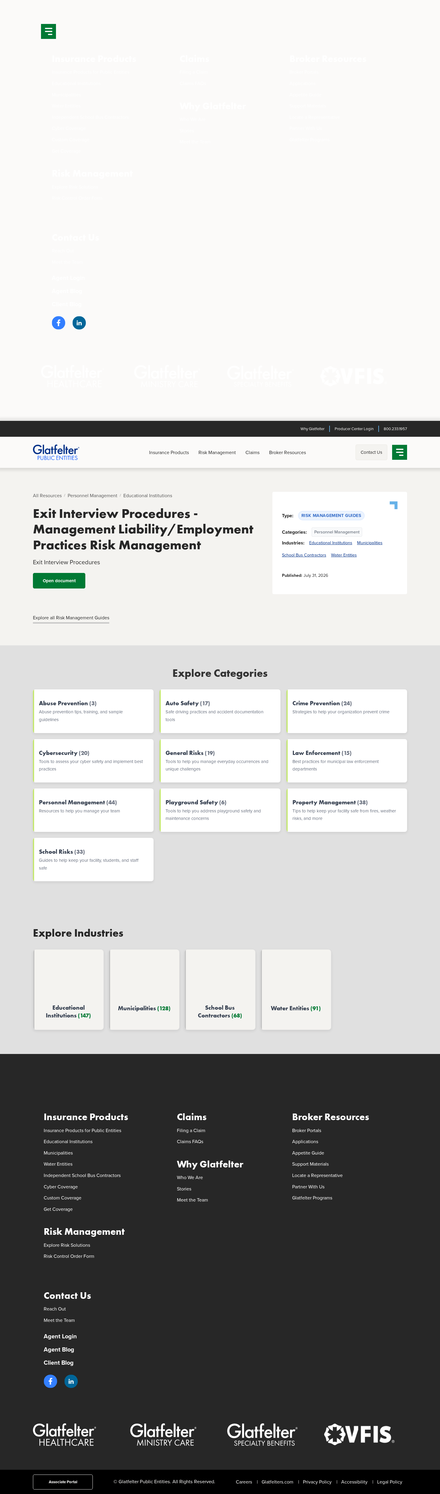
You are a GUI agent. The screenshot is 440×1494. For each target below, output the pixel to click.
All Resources (47, 495)
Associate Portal (63, 1482)
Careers (244, 1481)
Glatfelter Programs (309, 139)
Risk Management (92, 173)
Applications (302, 83)
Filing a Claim (194, 72)
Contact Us (75, 237)
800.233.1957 (395, 429)
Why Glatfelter (213, 106)
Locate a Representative (314, 117)
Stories (187, 130)
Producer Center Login (354, 429)
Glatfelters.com (277, 1481)
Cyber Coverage (69, 128)
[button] (58, 323)
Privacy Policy (317, 1481)
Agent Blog (67, 290)
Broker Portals (303, 72)
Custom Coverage (70, 139)
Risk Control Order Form (77, 198)
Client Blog (67, 304)
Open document (59, 580)
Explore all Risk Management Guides (71, 617)
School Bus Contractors (304, 555)
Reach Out (63, 250)
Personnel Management (92, 495)
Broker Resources (327, 59)
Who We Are (193, 119)
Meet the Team (195, 141)
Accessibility (354, 1481)
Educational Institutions (76, 83)
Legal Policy (389, 1481)
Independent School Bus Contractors (90, 117)
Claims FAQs (193, 83)
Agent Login (68, 277)
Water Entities (66, 105)
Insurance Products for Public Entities (90, 72)
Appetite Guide (305, 94)
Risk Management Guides (331, 515)
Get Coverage (66, 151)
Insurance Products (94, 59)
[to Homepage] (66, 452)
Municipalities (66, 94)
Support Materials (307, 105)
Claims (194, 59)
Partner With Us (305, 128)
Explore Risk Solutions (75, 186)
